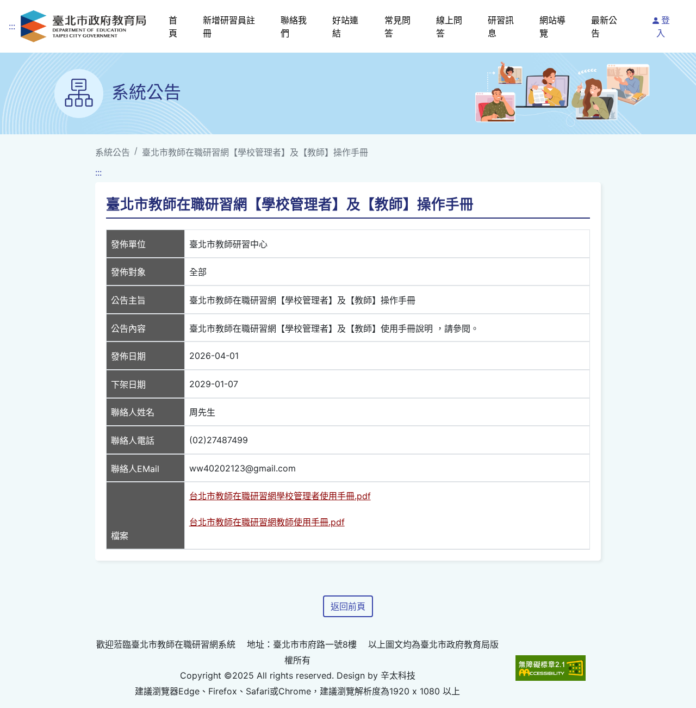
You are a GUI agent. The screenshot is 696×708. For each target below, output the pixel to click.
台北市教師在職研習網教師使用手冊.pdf (267, 522)
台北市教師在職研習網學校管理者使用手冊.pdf (280, 495)
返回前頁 (348, 606)
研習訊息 (501, 27)
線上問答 (449, 27)
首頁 (173, 27)
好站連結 (345, 27)
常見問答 (397, 27)
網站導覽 (552, 27)
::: (12, 26)
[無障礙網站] (550, 667)
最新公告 (604, 27)
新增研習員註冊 (229, 27)
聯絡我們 (294, 27)
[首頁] (83, 26)
